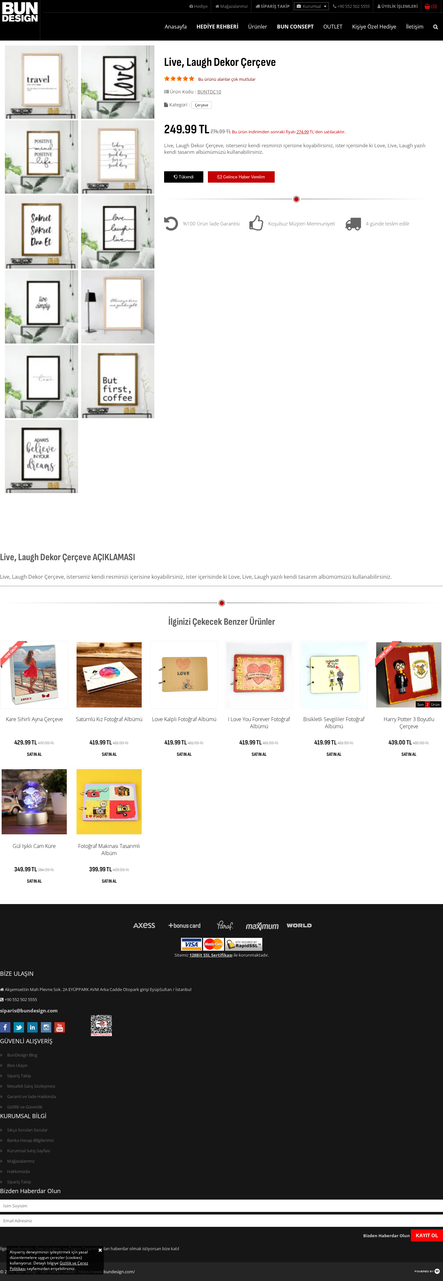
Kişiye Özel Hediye (374, 26)
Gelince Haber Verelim (243, 177)
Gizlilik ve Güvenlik (24, 1107)
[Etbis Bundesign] (101, 1034)
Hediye (200, 6)
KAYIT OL (427, 1235)
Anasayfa (176, 26)
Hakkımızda (18, 1171)
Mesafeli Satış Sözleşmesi (31, 1086)
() (433, 6)
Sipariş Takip (19, 1076)
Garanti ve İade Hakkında (31, 1096)
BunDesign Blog (22, 1055)
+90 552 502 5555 (353, 6)
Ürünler (257, 26)
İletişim (415, 26)
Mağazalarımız (233, 6)
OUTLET (332, 26)
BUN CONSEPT (295, 26)
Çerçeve (201, 105)
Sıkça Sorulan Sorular (27, 1130)
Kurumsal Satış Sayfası (28, 1151)
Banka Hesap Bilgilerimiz (30, 1140)
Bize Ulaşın (17, 1065)
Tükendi (185, 177)
